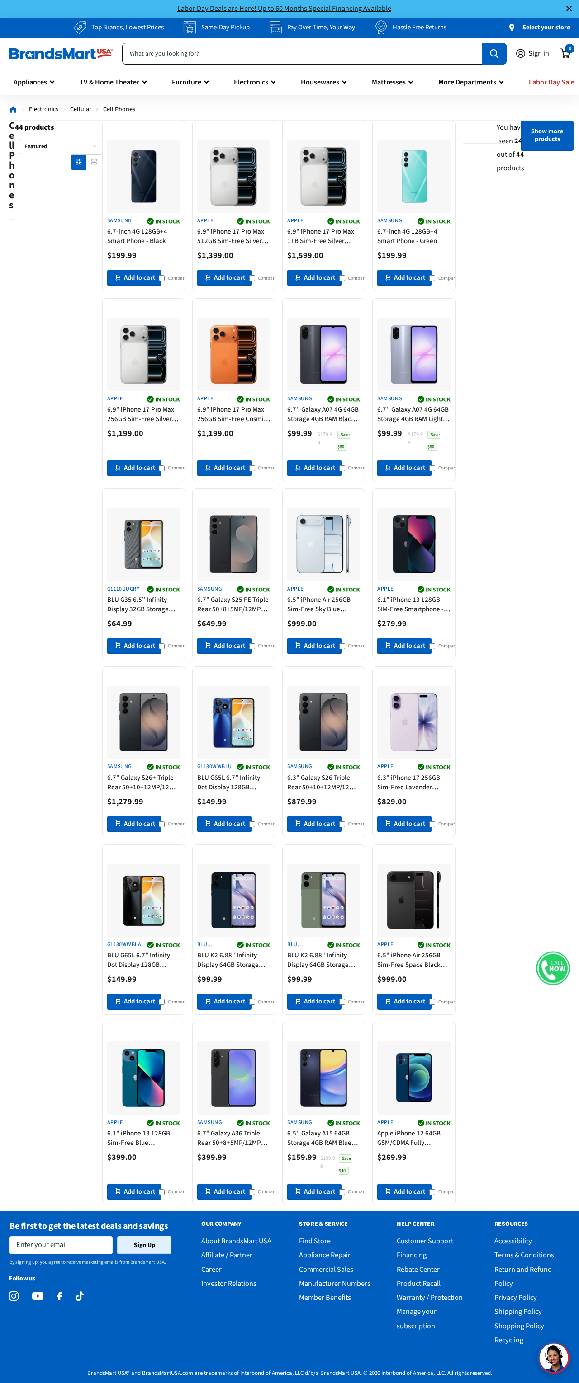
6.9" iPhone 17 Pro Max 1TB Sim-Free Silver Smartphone (320, 236)
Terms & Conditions (524, 1255)
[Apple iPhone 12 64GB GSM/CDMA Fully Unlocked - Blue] (413, 1077)
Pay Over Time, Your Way (321, 27)
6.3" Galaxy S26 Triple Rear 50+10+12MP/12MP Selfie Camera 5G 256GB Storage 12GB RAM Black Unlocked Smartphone (322, 782)
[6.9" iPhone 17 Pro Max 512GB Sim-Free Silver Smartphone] (233, 176)
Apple (205, 221)
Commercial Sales (326, 1269)
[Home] (13, 109)
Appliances (30, 82)
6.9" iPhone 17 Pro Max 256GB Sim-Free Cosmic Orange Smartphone (232, 414)
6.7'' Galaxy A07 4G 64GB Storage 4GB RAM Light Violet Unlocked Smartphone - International (413, 414)
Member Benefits (325, 1297)
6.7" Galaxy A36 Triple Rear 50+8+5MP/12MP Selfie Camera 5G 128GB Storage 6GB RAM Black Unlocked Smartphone (232, 1138)
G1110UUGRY (123, 589)
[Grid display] (78, 162)
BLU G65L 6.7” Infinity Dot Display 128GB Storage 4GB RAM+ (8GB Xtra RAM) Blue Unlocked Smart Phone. (233, 782)
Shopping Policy (519, 1326)
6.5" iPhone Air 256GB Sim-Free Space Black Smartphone (409, 960)
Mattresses (389, 82)
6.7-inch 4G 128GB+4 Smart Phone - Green (407, 236)
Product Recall (419, 1283)
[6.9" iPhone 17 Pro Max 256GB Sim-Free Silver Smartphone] (143, 354)
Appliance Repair (325, 1255)
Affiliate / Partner (226, 1255)
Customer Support (425, 1241)
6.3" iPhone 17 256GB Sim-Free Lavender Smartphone (408, 782)
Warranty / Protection (430, 1297)
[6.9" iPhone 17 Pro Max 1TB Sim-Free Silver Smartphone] (323, 176)
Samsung (119, 221)
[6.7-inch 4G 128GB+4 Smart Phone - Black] (143, 176)
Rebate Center (418, 1269)
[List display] (94, 162)
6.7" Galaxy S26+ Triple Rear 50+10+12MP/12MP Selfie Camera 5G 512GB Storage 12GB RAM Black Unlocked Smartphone (142, 782)
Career (211, 1269)
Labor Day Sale (551, 82)
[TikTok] (80, 1296)
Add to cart (139, 277)
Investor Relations (228, 1283)
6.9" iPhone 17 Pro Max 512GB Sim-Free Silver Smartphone (230, 236)
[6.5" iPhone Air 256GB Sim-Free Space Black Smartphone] (413, 900)
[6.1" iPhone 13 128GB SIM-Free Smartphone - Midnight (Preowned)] (413, 544)
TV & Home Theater (109, 82)
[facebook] (59, 1296)
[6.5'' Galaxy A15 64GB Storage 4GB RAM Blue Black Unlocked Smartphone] (323, 1077)
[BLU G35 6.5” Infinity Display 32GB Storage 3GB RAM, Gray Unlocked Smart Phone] (143, 544)
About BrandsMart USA (236, 1241)
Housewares (320, 82)
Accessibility (513, 1241)
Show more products (547, 135)
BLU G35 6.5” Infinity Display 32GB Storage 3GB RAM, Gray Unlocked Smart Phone (142, 604)
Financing (412, 1255)
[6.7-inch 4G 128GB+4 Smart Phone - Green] (413, 176)
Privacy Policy (515, 1297)
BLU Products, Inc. (211, 945)
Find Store (315, 1241)
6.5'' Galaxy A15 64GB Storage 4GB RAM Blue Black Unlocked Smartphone (319, 1138)
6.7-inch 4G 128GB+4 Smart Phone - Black (137, 236)
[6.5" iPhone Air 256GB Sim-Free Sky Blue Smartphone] (323, 544)
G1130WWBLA (124, 944)
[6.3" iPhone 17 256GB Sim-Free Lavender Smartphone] (413, 722)
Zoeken (494, 54)
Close (569, 9)
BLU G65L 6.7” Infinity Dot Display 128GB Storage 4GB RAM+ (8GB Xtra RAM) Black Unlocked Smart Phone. (141, 960)
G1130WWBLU (214, 766)
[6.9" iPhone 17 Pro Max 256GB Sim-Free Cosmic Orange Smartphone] (233, 354)
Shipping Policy (518, 1311)
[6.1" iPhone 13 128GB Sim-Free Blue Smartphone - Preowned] (143, 1077)
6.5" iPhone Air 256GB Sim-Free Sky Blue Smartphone (319, 604)
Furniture (186, 82)
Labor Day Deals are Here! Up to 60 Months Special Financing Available (284, 8)
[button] (553, 968)
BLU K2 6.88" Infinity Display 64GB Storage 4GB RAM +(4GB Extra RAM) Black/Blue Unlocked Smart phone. (231, 960)
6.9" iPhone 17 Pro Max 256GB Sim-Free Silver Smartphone (140, 414)
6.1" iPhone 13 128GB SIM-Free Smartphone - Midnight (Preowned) (410, 604)
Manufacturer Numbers (334, 1283)
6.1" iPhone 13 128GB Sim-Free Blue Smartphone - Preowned (142, 1138)
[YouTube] (37, 1296)
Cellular (80, 109)
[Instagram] (14, 1296)
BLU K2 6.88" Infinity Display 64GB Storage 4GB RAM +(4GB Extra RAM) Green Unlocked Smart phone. (318, 960)
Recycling (508, 1340)
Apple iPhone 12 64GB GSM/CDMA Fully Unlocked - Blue (409, 1138)
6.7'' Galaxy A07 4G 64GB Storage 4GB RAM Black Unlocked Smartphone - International (323, 414)
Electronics (251, 82)
